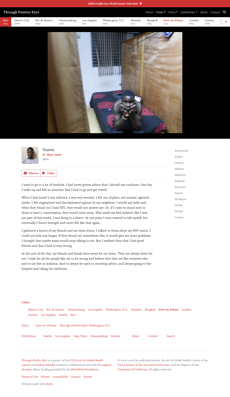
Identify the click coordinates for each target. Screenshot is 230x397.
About (204, 12)
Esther (179, 157)
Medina (179, 169)
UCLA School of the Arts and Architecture (144, 365)
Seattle (63, 315)
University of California (132, 369)
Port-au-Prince (173, 21)
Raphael (180, 181)
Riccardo (180, 187)
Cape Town (80, 336)
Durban (209, 21)
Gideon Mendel (45, 365)
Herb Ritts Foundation (84, 369)
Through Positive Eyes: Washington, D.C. (85, 325)
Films (171, 12)
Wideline (180, 199)
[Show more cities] (226, 22)
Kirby (49, 384)
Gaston (179, 163)
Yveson (179, 217)
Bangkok (152, 21)
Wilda (178, 205)
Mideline (180, 175)
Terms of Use (30, 377)
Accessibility (60, 377)
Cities (159, 12)
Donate (87, 377)
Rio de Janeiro (44, 21)
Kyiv (5, 21)
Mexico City (21, 21)
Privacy (45, 377)
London (194, 21)
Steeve (179, 193)
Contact (215, 12)
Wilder (179, 211)
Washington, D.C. (114, 21)
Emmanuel (181, 151)
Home (149, 12)
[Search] (224, 12)
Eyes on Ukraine (46, 325)
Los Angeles (89, 21)
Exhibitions (187, 12)
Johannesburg (67, 21)
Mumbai (136, 21)
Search (171, 336)
